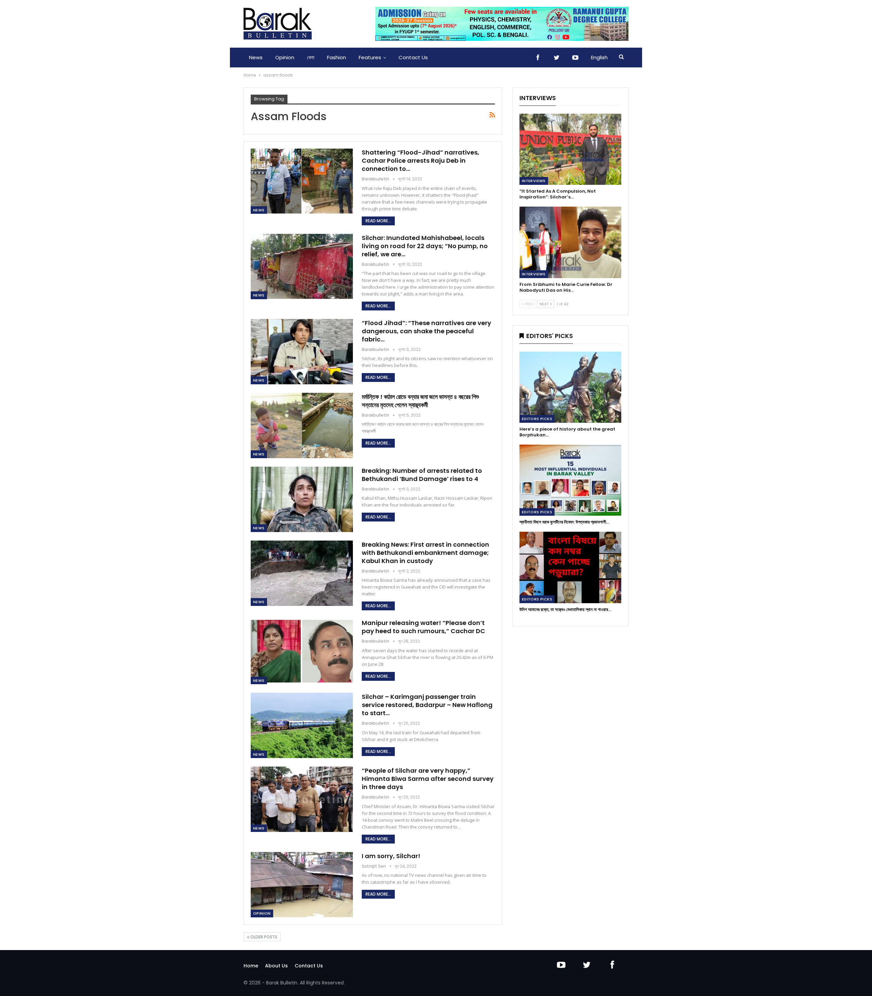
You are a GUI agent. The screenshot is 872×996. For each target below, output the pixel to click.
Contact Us (413, 57)
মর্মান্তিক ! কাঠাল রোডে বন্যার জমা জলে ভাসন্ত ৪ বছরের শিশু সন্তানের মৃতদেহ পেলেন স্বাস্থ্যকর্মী (420, 400)
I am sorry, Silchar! (391, 856)
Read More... (378, 221)
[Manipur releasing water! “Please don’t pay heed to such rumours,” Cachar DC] (302, 651)
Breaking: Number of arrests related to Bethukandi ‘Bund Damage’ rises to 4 (422, 474)
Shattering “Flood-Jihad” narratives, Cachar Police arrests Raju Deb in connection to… (420, 160)
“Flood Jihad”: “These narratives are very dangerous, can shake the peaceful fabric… (426, 331)
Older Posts (263, 937)
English (599, 57)
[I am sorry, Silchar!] (302, 884)
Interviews (534, 180)
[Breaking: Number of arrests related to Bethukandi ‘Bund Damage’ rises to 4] (302, 499)
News (256, 57)
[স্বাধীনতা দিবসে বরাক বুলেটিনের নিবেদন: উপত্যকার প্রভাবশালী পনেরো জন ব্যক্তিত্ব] (570, 480)
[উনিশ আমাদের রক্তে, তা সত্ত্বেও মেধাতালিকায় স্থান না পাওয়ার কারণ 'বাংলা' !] (570, 567)
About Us (276, 965)
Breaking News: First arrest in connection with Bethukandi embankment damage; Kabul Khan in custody (425, 552)
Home (251, 965)
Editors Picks (537, 418)
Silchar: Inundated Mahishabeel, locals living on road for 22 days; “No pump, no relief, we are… (425, 246)
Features (370, 57)
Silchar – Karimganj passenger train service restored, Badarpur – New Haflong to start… (427, 704)
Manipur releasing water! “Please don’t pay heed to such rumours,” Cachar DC (423, 627)
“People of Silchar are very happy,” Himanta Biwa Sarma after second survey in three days (428, 778)
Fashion (336, 57)
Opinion (284, 57)
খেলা (310, 57)
